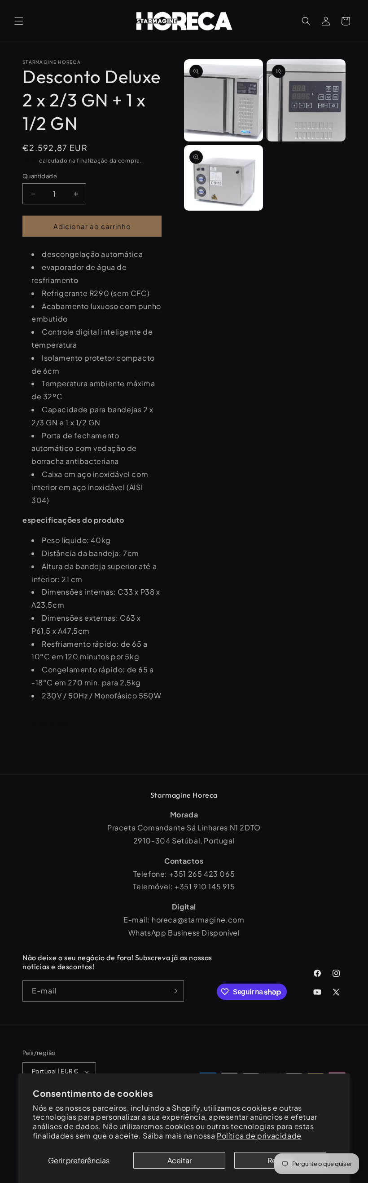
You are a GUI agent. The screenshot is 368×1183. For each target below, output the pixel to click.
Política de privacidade (259, 1135)
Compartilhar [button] (52, 723)
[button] (19, 21)
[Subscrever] (174, 991)
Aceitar (179, 1160)
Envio (30, 160)
